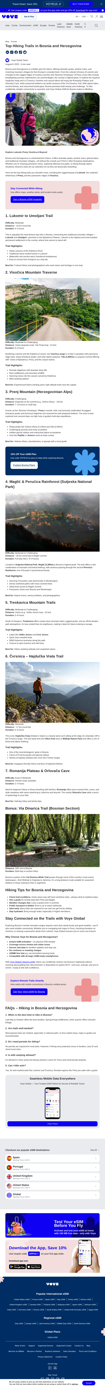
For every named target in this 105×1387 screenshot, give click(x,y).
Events (52, 25)
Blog (7, 41)
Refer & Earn (20, 1346)
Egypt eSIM (93, 1310)
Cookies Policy (61, 1357)
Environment (25, 25)
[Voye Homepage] (10, 16)
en (77, 16)
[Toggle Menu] (101, 17)
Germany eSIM (24, 1310)
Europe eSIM (31, 1323)
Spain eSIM (50, 1299)
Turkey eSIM (73, 1299)
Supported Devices (45, 1346)
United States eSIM (22, 1299)
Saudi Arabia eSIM (54, 1310)
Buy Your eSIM (81, 4)
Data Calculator (69, 1351)
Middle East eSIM (64, 1323)
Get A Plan (29, 16)
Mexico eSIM (86, 1299)
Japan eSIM (77, 1305)
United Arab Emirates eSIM (75, 1310)
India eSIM (11, 1310)
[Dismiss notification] (102, 10)
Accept (89, 1383)
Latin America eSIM (47, 1323)
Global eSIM (52, 1337)
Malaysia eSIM (64, 1305)
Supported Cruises (63, 1346)
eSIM (35, 25)
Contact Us (79, 1346)
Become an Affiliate (16, 1351)
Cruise (15, 25)
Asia (7, 25)
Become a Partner (34, 1351)
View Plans (52, 1124)
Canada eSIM (35, 1305)
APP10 (32, 10)
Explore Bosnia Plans (24, 465)
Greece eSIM (38, 1310)
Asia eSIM (19, 1323)
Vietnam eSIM (90, 1305)
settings (75, 1384)
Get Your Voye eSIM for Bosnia (29, 991)
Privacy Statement (45, 1357)
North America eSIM (82, 1323)
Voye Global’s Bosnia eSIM (22, 962)
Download (80, 10)
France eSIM (37, 1299)
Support (31, 1346)
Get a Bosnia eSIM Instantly (27, 199)
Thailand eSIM (49, 1305)
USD (84, 16)
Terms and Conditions (88, 1351)
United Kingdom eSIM (18, 1305)
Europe (43, 25)
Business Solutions (52, 1351)
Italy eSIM (61, 1299)
